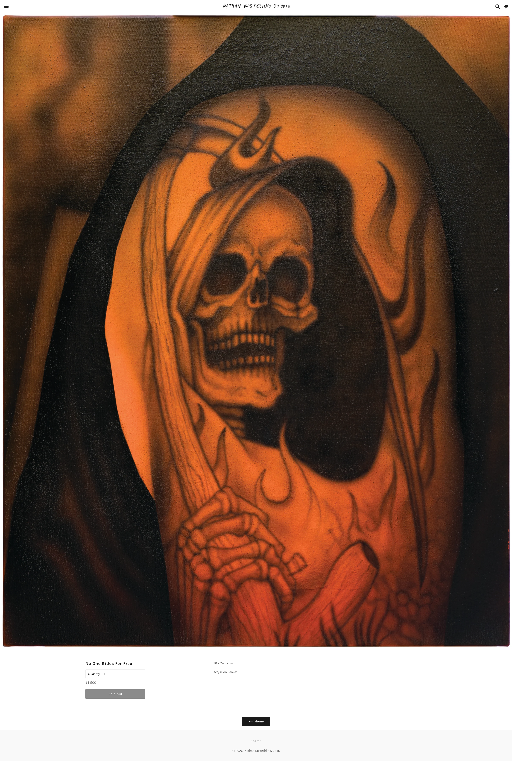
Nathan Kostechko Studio (261, 751)
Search (256, 741)
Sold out (115, 694)
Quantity (94, 674)
